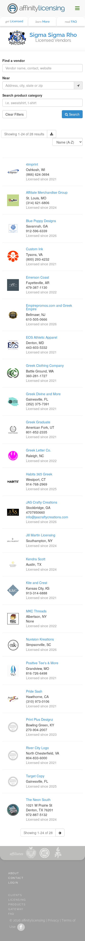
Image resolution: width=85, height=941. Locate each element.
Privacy (53, 920)
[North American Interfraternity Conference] (44, 852)
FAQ (11, 913)
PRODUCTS (17, 904)
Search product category (22, 95)
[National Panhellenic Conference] (31, 852)
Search (74, 114)
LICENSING (17, 899)
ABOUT (13, 873)
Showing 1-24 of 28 (38, 832)
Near (6, 78)
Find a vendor (13, 60)
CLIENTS (15, 895)
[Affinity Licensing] (36, 8)
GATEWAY (15, 909)
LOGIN (13, 882)
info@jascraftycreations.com (47, 517)
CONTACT (16, 878)
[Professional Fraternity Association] (57, 852)
